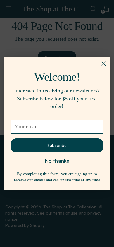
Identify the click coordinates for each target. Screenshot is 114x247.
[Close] (103, 63)
